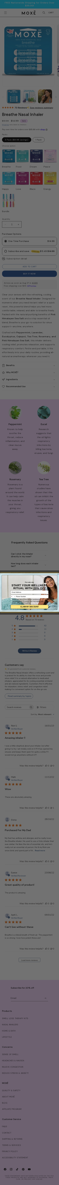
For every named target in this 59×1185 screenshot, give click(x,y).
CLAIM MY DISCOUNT (29, 607)
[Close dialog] (58, 574)
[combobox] (13, 596)
